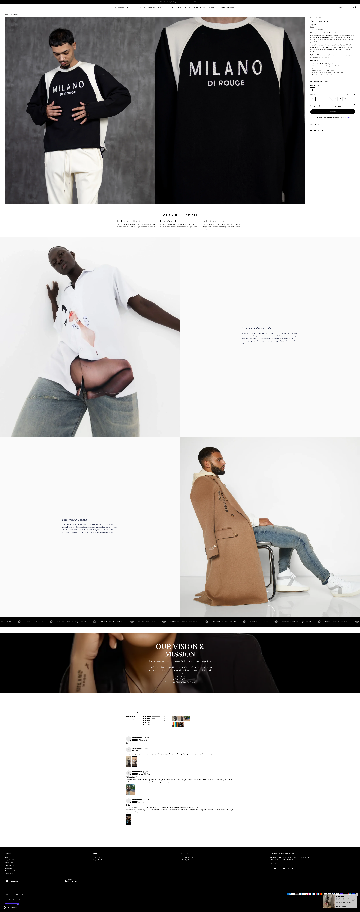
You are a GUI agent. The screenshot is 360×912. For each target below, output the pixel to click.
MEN (142, 7)
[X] (315, 130)
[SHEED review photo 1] (128, 761)
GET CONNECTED (188, 853)
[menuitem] (118, 8)
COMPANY (8, 853)
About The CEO (10, 860)
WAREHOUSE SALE (227, 7)
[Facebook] (311, 130)
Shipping (312, 27)
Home (6, 14)
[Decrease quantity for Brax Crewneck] (311, 106)
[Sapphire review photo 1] (128, 819)
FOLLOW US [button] (274, 863)
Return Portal (9, 863)
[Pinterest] (319, 130)
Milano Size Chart (98, 860)
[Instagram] (281, 868)
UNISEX (178, 7)
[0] (353, 7)
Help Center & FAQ (99, 857)
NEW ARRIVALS (118, 7)
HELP (95, 853)
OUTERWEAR (213, 7)
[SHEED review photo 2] (134, 761)
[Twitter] (276, 868)
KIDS (160, 7)
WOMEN (151, 7)
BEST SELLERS (132, 7)
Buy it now (333, 112)
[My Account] (347, 7)
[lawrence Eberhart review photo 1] (130, 789)
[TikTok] (294, 868)
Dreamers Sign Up (187, 857)
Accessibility (8, 868)
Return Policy (9, 873)
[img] (137, 737)
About (7, 857)
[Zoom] (150, 21)
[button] (147, 716)
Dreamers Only (9, 865)
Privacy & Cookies (10, 871)
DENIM (187, 7)
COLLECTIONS (198, 7)
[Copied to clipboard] (323, 130)
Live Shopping (185, 860)
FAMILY (168, 7)
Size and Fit (314, 124)
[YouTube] (285, 869)
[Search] (350, 7)
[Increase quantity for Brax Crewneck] (317, 106)
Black (312, 89)
